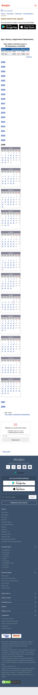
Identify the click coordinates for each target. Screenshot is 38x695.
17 (10, 157)
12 (16, 155)
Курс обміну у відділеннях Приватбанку (17, 414)
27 (8, 183)
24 (2, 204)
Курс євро (4, 517)
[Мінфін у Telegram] (13, 467)
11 (13, 155)
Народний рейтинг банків (9, 539)
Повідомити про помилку (19, 502)
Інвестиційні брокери (7, 524)
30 (8, 225)
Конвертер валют (6, 534)
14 (2, 157)
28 (2, 162)
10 (10, 155)
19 (5, 181)
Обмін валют (5, 576)
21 (2, 160)
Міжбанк (4, 527)
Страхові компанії (6, 628)
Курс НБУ (4, 519)
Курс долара (5, 515)
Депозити (4, 529)
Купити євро (5, 585)
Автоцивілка (5, 626)
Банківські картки (6, 522)
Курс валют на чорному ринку (10, 580)
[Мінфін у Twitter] (19, 467)
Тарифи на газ (5, 531)
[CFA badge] (26, 636)
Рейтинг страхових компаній (9, 623)
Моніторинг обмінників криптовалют (12, 541)
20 (10, 202)
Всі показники (8, 11)
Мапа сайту (6, 451)
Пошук (32, 497)
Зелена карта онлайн (7, 618)
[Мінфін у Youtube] (30, 467)
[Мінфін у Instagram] (24, 467)
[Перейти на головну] (6, 5)
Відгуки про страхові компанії (10, 621)
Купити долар (5, 583)
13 (8, 178)
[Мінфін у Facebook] (8, 467)
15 (5, 157)
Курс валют (5, 512)
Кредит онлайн (6, 536)
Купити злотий (6, 588)
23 (8, 160)
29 (5, 162)
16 (8, 157)
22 (5, 160)
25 (2, 183)
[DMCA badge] (19, 682)
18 (13, 157)
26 (5, 183)
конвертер (29, 57)
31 (2, 206)
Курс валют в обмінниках (9, 578)
